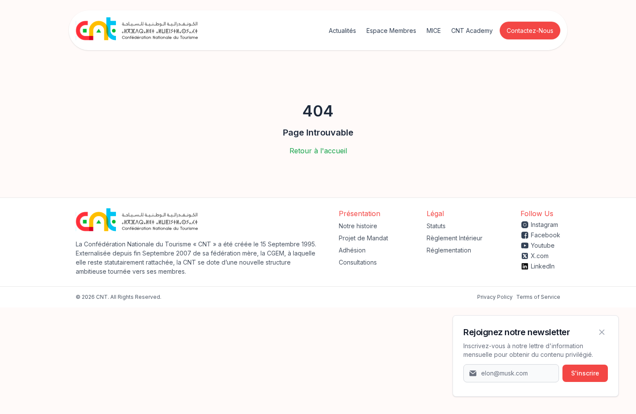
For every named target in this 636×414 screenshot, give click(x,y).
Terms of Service (538, 297)
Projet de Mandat (363, 238)
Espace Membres (391, 30)
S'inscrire (585, 373)
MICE (434, 30)
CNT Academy (472, 30)
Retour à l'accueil (318, 150)
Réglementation (449, 250)
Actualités (342, 30)
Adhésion (352, 250)
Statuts (436, 226)
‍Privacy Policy (495, 297)
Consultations (358, 262)
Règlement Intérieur (454, 238)
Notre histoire (358, 226)
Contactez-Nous (530, 30)
